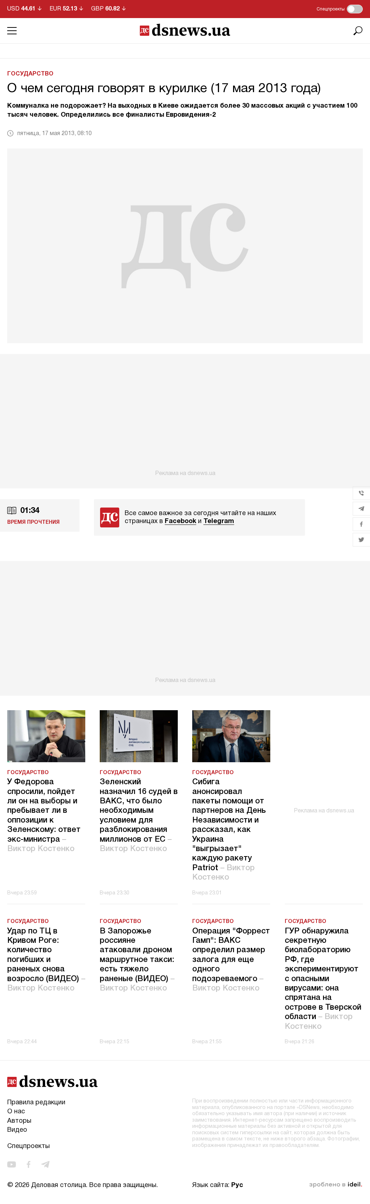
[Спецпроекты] (355, 9)
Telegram (218, 521)
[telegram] (45, 1164)
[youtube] (11, 1164)
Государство (30, 74)
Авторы (19, 1121)
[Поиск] (358, 30)
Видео (17, 1130)
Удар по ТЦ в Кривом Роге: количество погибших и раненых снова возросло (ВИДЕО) (46, 960)
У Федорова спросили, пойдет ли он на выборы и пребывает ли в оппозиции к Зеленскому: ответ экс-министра (44, 815)
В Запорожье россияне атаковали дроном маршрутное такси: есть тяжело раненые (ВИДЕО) (137, 960)
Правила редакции (36, 1103)
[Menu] (12, 30)
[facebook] (28, 1164)
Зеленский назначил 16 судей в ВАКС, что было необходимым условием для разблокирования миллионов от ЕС (139, 815)
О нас (16, 1112)
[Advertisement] (185, 415)
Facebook (180, 521)
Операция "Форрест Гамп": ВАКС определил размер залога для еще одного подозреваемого (231, 960)
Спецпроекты (28, 1146)
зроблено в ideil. (336, 1185)
